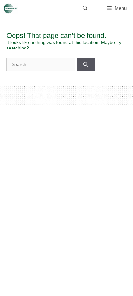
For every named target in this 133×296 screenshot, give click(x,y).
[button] (85, 8)
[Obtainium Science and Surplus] (10, 8)
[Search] (86, 64)
